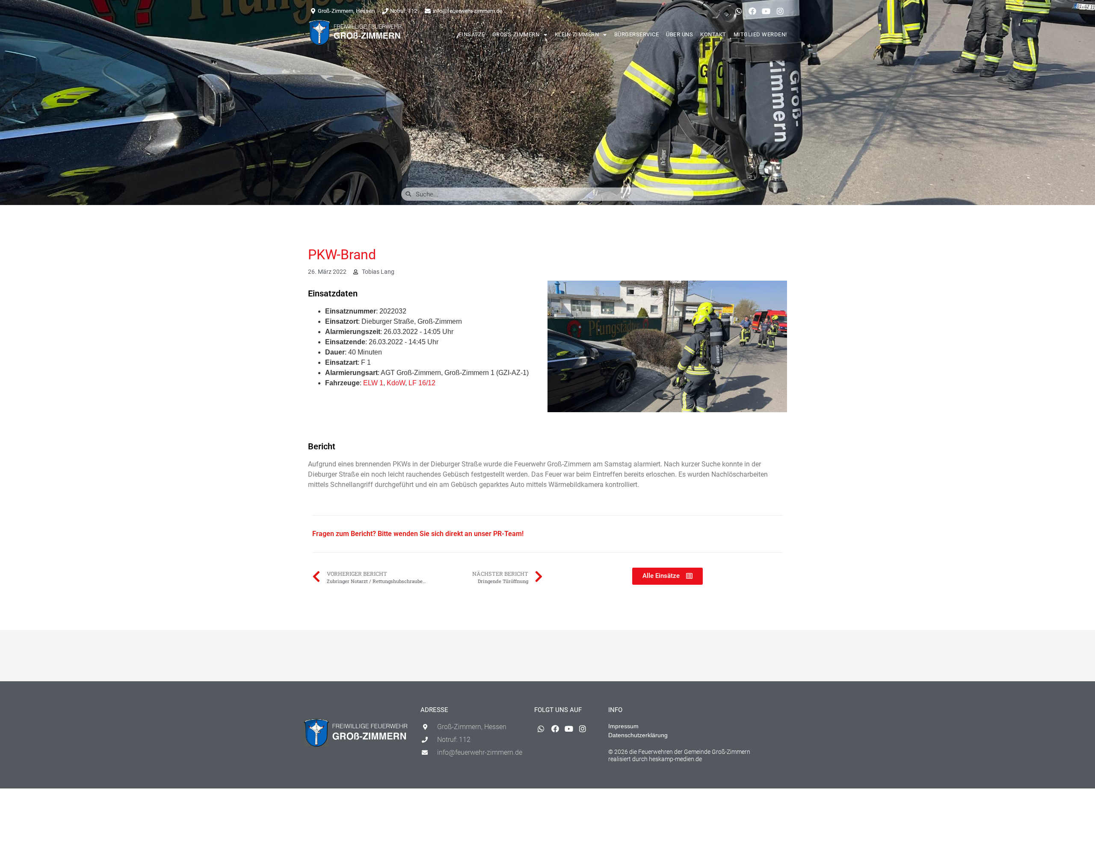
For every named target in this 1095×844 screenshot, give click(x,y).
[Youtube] (766, 11)
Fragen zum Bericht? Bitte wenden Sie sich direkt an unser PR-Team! (418, 534)
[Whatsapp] (738, 11)
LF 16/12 (421, 383)
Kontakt (713, 34)
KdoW (396, 383)
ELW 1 (373, 383)
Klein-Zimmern (577, 34)
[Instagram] (780, 11)
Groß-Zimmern (516, 34)
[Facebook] (752, 11)
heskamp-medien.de (675, 759)
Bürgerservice (636, 34)
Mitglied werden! (760, 34)
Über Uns (679, 34)
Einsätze (472, 34)
